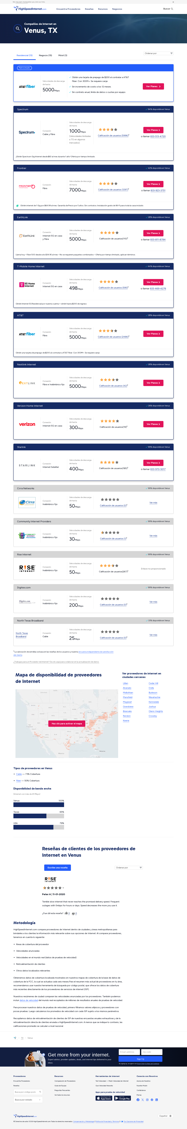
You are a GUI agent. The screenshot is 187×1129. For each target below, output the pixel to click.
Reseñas (89, 9)
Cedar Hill (153, 683)
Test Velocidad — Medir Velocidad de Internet (112, 1081)
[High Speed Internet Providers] (29, 8)
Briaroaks (127, 711)
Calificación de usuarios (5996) (113, 135)
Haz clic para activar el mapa (67, 723)
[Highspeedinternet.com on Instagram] (147, 1100)
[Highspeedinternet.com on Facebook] (138, 1100)
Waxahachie (154, 697)
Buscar (167, 8)
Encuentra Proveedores (68, 9)
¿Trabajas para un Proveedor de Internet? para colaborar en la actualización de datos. (56, 662)
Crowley (153, 716)
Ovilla (151, 688)
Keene (126, 720)
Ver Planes (150, 86)
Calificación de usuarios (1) (113, 538)
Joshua (152, 706)
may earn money (22, 2)
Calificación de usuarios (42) (113, 385)
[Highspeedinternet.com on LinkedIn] (156, 1100)
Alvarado (127, 688)
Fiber (18, 780)
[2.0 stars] (104, 129)
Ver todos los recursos (62, 1095)
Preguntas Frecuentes (62, 1090)
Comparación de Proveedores (64, 1081)
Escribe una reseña (57, 867)
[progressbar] (38, 804)
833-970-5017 (158, 469)
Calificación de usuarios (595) (113, 287)
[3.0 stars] (108, 129)
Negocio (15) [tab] (45, 55)
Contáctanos (141, 1090)
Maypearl (127, 702)
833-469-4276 (158, 288)
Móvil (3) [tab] (62, 55)
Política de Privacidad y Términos (107, 1121)
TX (22, 1038)
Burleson (153, 692)
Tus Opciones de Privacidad (133, 1121)
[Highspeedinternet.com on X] (142, 1100)
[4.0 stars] (112, 129)
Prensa (139, 1095)
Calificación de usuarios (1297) (113, 189)
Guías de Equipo (60, 1086)
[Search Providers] (40, 1092)
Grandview (128, 706)
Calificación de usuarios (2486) (113, 336)
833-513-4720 (158, 136)
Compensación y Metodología (83, 1121)
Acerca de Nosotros (143, 1081)
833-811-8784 (158, 239)
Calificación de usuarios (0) (113, 505)
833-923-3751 (158, 190)
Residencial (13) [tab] (24, 55)
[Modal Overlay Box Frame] (93, 1057)
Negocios (117, 9)
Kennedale (154, 702)
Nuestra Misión (142, 1086)
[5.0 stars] (116, 129)
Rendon (127, 716)
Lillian (125, 683)
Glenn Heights (156, 711)
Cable (19, 774)
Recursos (103, 9)
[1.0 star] (100, 129)
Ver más (153, 502)
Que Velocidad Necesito (104, 1086)
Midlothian (128, 692)
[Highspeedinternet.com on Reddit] (152, 1100)
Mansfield (127, 697)
